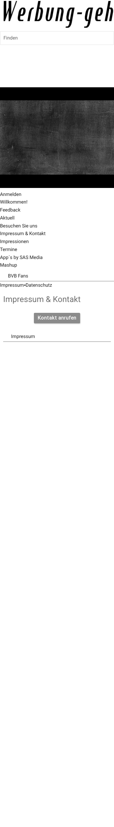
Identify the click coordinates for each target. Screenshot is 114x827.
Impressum (12, 285)
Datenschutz (39, 285)
